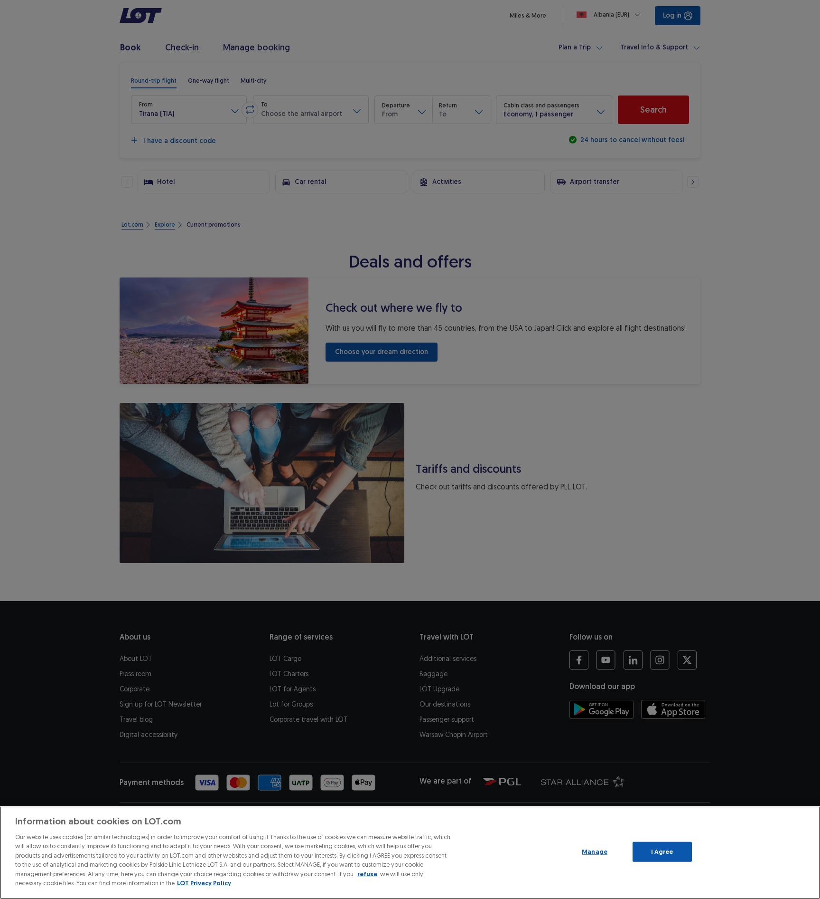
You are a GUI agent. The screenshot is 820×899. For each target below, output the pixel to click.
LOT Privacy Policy (204, 883)
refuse (367, 874)
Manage (594, 851)
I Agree (662, 851)
